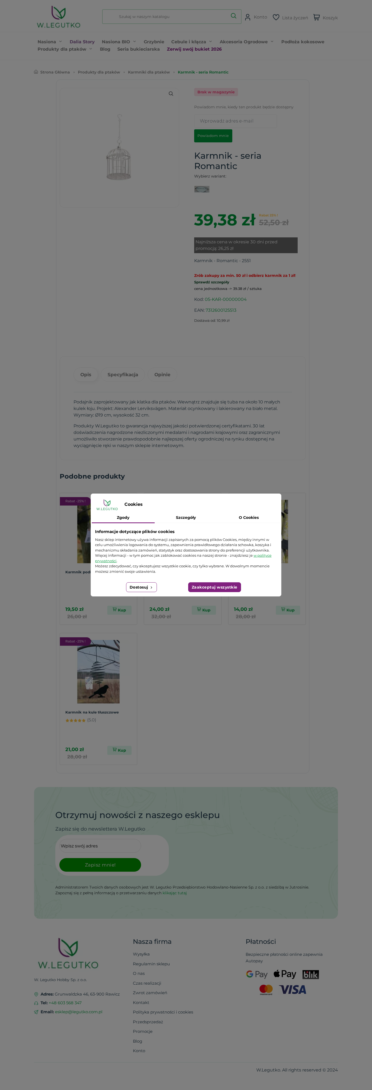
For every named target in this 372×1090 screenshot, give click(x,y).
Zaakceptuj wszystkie (214, 587)
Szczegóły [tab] (186, 517)
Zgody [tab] (123, 517)
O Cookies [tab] (249, 517)
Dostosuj (140, 587)
